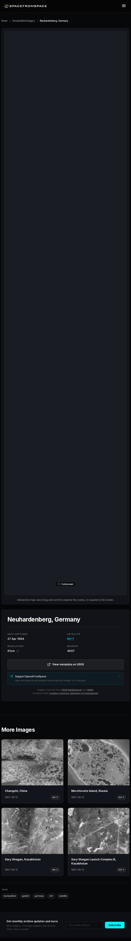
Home (4, 20)
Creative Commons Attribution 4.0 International (73, 693)
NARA (90, 690)
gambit (25, 896)
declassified (10, 896)
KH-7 (70, 638)
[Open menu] (124, 6)
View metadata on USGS (68, 664)
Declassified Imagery (23, 20)
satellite (63, 896)
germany (39, 896)
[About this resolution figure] (17, 651)
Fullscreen (67, 584)
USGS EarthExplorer (71, 690)
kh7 (51, 896)
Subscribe (114, 925)
